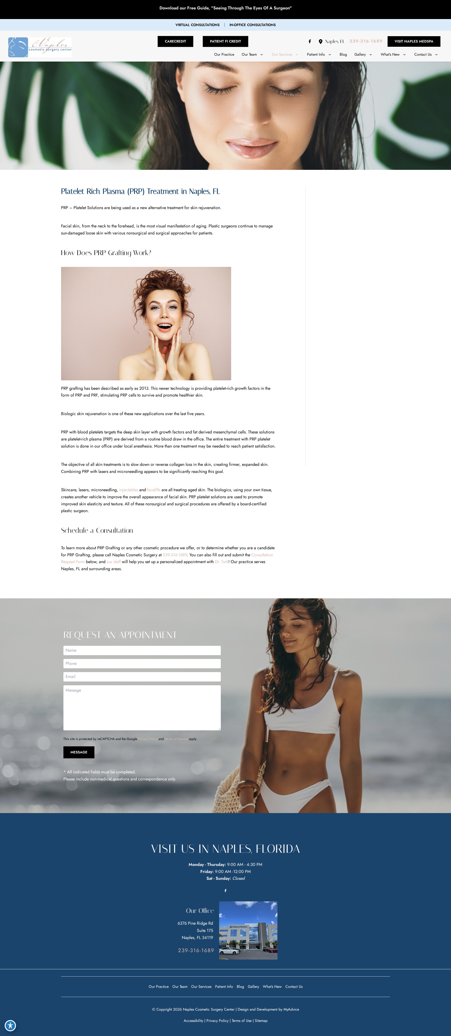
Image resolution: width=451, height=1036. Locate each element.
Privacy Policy (148, 738)
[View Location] (321, 41)
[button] (197, 25)
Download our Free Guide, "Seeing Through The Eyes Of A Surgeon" (225, 8)
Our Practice (159, 986)
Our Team (179, 986)
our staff (114, 562)
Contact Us (294, 986)
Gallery (253, 986)
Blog (240, 986)
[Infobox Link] (371, 221)
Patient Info (224, 986)
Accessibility (193, 1020)
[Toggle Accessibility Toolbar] (10, 1025)
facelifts (153, 490)
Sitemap (261, 1020)
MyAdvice (291, 1009)
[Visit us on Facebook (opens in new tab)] (310, 41)
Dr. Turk (221, 562)
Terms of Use (242, 1020)
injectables (128, 490)
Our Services (201, 986)
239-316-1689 (175, 555)
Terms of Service (176, 738)
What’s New (272, 986)
